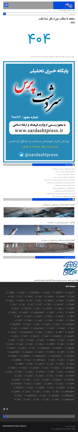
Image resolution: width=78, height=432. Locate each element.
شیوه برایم (28, 352)
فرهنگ (11, 292)
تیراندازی (61, 388)
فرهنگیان (18, 360)
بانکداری (17, 391)
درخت (71, 364)
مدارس (60, 384)
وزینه (47, 391)
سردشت (70, 292)
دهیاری (41, 388)
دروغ (29, 384)
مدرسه (11, 300)
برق (72, 328)
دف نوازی (70, 348)
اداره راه (71, 376)
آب (31, 304)
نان (23, 304)
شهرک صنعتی (69, 368)
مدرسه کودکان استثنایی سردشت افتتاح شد (64, 191)
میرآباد (29, 320)
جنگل (71, 316)
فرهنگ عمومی (15, 352)
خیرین (40, 320)
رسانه (57, 324)
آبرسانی (40, 352)
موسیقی (60, 316)
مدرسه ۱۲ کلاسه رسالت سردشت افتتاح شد (64, 185)
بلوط (52, 360)
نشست (30, 372)
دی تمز (66, 426)
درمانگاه (52, 340)
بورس (37, 391)
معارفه (60, 376)
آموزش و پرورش (38, 312)
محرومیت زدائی (56, 356)
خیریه (71, 360)
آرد (30, 300)
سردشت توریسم (27, 332)
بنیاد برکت (70, 356)
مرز (12, 296)
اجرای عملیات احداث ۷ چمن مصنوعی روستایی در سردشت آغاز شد (59, 180)
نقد (21, 340)
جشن (19, 376)
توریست (13, 332)
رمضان (41, 344)
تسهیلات (13, 356)
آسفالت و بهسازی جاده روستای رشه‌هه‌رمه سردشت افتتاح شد (60, 183)
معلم (46, 336)
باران (46, 368)
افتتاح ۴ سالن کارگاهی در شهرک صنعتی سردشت (63, 196)
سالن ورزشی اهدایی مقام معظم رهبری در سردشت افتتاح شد (60, 194)
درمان (15, 336)
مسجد (31, 388)
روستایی (17, 380)
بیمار (44, 395)
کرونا (28, 399)
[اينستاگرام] (7, 409)
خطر (72, 388)
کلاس (62, 352)
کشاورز (31, 340)
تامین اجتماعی (69, 399)
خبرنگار (50, 332)
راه (20, 296)
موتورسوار (58, 380)
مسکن (29, 316)
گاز (40, 304)
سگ (37, 399)
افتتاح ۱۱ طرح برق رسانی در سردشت (66, 174)
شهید (18, 316)
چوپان (39, 384)
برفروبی (41, 376)
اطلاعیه (51, 344)
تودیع (46, 380)
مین (15, 328)
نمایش (12, 348)
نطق (12, 340)
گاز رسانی (58, 348)
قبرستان (70, 372)
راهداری (71, 312)
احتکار (39, 316)
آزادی (56, 399)
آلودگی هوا (16, 324)
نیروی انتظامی (40, 360)
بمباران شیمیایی (38, 328)
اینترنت (11, 344)
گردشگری (59, 292)
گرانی (51, 328)
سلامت (14, 312)
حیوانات (13, 368)
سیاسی (70, 199)
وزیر (29, 360)
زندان (71, 340)
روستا (16, 308)
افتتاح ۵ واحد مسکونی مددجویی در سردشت (64, 177)
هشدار (71, 320)
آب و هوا (35, 336)
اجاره (30, 364)
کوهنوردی (70, 336)
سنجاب (24, 368)
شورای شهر (55, 395)
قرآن (37, 324)
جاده (39, 296)
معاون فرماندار (69, 391)
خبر (33, 348)
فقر (51, 388)
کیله (19, 320)
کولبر (61, 344)
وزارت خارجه (17, 384)
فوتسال (62, 328)
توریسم (22, 292)
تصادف (50, 316)
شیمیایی (49, 300)
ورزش (27, 391)
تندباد (19, 395)
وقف (71, 352)
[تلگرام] (4, 409)
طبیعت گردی (34, 292)
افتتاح (21, 300)
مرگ (49, 304)
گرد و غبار (59, 304)
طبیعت (47, 292)
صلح (40, 332)
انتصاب (71, 384)
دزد (37, 380)
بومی (51, 364)
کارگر (60, 332)
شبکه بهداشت (45, 348)
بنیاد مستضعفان (40, 356)
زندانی (41, 340)
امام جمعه (58, 336)
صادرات (51, 352)
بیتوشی (23, 348)
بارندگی (56, 368)
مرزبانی (60, 308)
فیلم (62, 360)
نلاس (51, 312)
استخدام (41, 372)
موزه (62, 340)
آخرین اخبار (68, 165)
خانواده (61, 320)
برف (51, 376)
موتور (10, 372)
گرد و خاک (27, 308)
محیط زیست (69, 324)
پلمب (27, 324)
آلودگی (71, 304)
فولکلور (20, 364)
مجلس (71, 308)
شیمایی (41, 364)
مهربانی (30, 376)
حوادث (30, 296)
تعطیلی (49, 384)
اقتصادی (70, 332)
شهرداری (61, 296)
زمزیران (25, 328)
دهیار (19, 372)
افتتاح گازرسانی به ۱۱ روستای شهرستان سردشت (63, 188)
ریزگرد (28, 380)
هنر (72, 296)
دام (61, 372)
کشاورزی (24, 312)
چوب (21, 344)
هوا (38, 308)
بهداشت (50, 296)
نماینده (47, 324)
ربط (14, 304)
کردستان (35, 368)
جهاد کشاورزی (32, 395)
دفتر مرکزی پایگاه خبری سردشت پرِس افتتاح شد (63, 169)
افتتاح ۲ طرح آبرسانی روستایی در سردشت (64, 172)
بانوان (71, 344)
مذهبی (71, 300)
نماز (61, 312)
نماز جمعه (19, 388)
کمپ (47, 399)
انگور (51, 372)
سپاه (39, 300)
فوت (18, 399)
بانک (57, 391)
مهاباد (50, 320)
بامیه (30, 344)
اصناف (61, 364)
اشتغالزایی (26, 356)
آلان (25, 336)
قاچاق (60, 300)
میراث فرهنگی (69, 395)
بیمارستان (48, 308)
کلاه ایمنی (70, 380)
